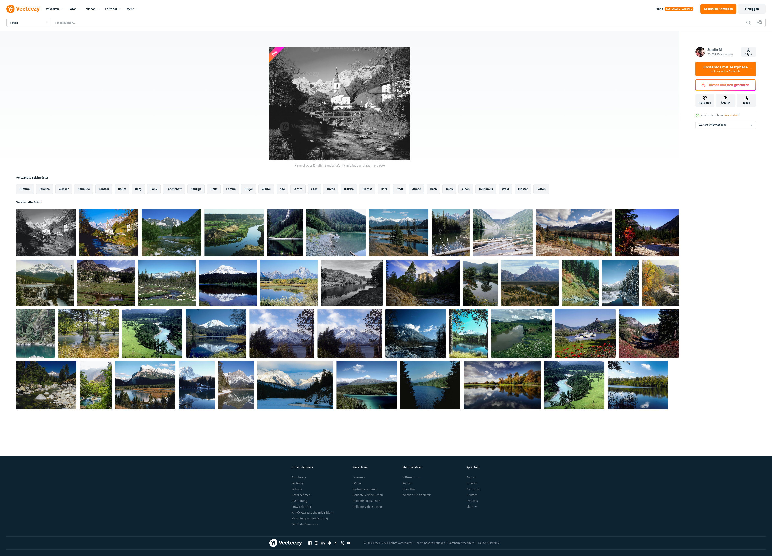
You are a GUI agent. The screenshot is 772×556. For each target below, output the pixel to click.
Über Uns (408, 489)
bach (433, 189)
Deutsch (472, 495)
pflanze (44, 189)
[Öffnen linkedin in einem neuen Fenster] (323, 542)
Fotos (72, 9)
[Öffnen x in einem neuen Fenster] (342, 542)
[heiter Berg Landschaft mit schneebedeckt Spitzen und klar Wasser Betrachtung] (216, 333)
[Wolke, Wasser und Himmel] (521, 333)
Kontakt (407, 483)
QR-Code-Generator (305, 524)
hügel (248, 189)
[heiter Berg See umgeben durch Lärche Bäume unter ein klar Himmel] (430, 385)
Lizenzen (359, 477)
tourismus (486, 189)
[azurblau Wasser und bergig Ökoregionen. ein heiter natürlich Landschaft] (468, 333)
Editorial (111, 9)
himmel (24, 189)
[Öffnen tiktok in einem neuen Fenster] (335, 542)
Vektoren (52, 9)
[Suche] (748, 22)
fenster (104, 189)
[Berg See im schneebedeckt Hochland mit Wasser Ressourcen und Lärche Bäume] (197, 385)
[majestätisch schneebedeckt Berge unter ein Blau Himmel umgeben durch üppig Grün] (415, 333)
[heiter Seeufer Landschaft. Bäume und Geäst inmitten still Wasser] (88, 333)
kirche (330, 189)
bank (153, 189)
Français (472, 501)
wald (505, 189)
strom (298, 189)
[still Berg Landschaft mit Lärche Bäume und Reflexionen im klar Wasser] (228, 283)
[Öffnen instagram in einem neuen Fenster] (316, 542)
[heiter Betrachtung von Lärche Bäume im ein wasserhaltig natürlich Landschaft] (580, 283)
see (282, 189)
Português (473, 489)
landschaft (174, 189)
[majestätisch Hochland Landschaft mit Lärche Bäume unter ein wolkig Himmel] (423, 283)
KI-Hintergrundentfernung (310, 518)
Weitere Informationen (713, 125)
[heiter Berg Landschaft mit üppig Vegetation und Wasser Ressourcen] (574, 385)
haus (213, 189)
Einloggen (752, 9)
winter (266, 189)
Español (471, 483)
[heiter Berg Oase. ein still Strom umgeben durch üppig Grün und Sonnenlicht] (660, 283)
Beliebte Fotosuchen (366, 501)
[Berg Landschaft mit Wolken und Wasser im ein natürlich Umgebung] (281, 333)
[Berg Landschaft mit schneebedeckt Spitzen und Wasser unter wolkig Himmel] (295, 385)
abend (416, 189)
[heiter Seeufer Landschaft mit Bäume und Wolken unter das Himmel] (638, 385)
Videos (90, 9)
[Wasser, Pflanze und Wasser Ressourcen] (336, 232)
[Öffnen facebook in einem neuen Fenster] (310, 542)
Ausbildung (299, 501)
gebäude (84, 189)
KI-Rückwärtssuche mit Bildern (312, 512)
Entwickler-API (301, 507)
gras (314, 189)
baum (122, 189)
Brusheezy (299, 477)
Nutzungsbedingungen (431, 543)
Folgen (748, 54)
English (471, 477)
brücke (349, 189)
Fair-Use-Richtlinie (489, 543)
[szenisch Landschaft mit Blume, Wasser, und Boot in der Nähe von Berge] (585, 333)
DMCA (357, 483)
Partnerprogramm (365, 489)
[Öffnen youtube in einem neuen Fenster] (348, 542)
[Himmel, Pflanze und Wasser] (167, 283)
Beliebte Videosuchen (367, 507)
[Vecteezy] (23, 9)
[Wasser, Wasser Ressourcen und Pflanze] (285, 232)
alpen (466, 189)
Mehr (130, 9)
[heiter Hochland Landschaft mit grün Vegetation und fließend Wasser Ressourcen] (152, 333)
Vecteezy (297, 483)
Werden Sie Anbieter (416, 495)
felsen (541, 189)
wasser (64, 189)
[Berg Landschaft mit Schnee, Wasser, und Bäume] (236, 385)
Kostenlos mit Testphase (725, 69)
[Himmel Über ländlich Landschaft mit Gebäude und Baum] (46, 232)
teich (449, 189)
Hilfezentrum (411, 477)
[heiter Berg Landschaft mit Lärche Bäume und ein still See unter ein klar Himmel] (649, 333)
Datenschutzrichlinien (461, 543)
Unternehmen (301, 495)
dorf (384, 189)
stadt (399, 189)
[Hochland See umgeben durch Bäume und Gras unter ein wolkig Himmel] (352, 283)
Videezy (297, 489)
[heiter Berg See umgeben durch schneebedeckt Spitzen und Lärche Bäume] (451, 232)
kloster (523, 189)
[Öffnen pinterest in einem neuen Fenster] (329, 542)
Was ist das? (731, 115)
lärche (231, 189)
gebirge (196, 189)
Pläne (659, 9)
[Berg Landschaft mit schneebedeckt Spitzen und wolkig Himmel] (349, 333)
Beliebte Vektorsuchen (368, 495)
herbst (367, 189)
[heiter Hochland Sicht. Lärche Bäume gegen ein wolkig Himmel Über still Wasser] (530, 283)
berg (138, 189)
